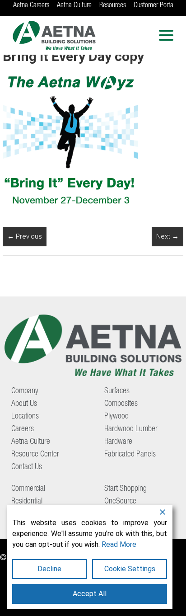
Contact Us (26, 467)
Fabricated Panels (130, 455)
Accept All (90, 593)
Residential (26, 502)
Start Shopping (125, 489)
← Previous (24, 236)
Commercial (28, 489)
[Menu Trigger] (166, 35)
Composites (121, 404)
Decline (49, 568)
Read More (119, 544)
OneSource (120, 502)
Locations (25, 417)
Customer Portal (154, 5)
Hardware (118, 442)
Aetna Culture (74, 5)
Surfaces (117, 391)
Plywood (116, 417)
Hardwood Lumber (131, 429)
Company (24, 391)
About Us (24, 404)
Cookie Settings (129, 568)
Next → (167, 236)
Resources (112, 5)
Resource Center (35, 455)
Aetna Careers (31, 5)
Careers (22, 429)
